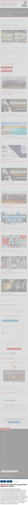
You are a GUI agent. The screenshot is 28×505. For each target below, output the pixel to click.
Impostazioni (16, 481)
